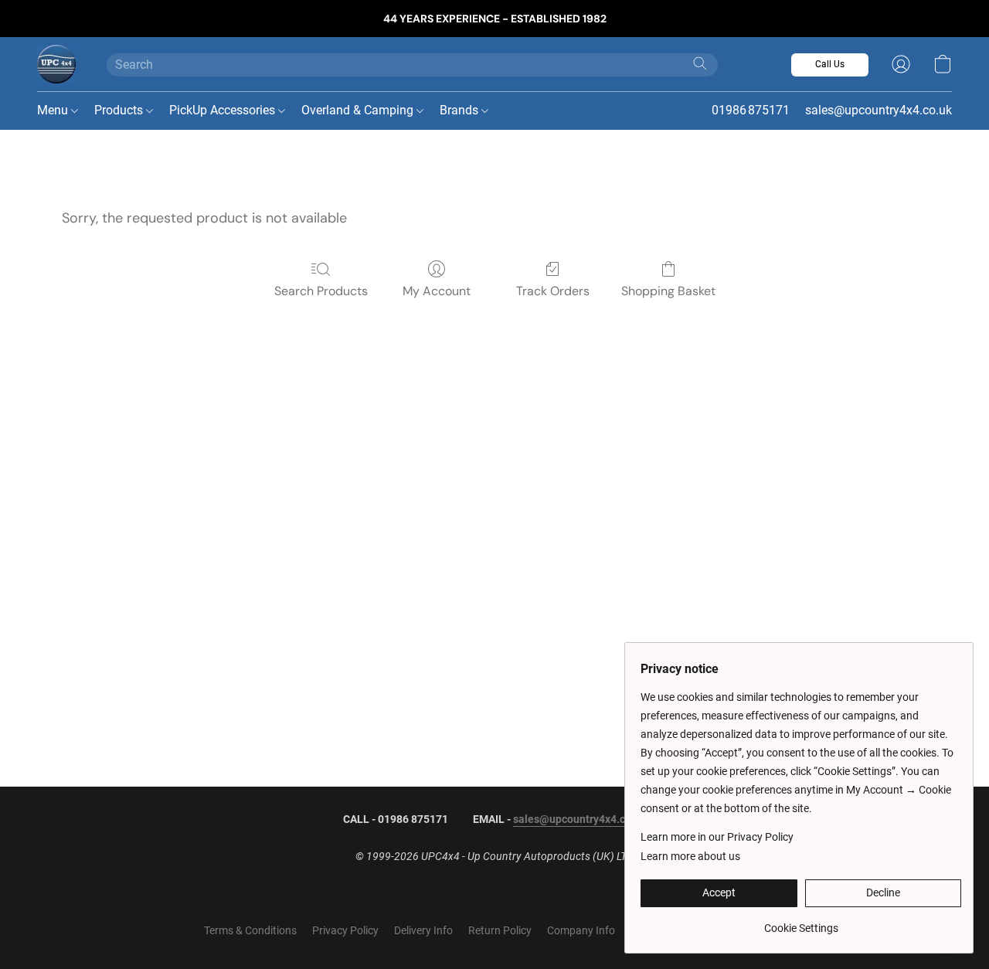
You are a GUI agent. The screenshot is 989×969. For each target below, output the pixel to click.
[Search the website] (700, 63)
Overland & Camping (358, 110)
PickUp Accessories (223, 110)
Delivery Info (423, 930)
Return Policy (500, 930)
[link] (801, 922)
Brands (460, 110)
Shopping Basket (668, 291)
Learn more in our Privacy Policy (717, 837)
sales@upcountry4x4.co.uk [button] (878, 110)
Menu (54, 110)
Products (120, 110)
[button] (56, 64)
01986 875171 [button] (751, 110)
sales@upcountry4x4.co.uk (579, 819)
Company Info (581, 930)
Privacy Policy (345, 930)
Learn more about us (690, 856)
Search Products (321, 291)
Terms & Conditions (250, 930)
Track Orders (553, 291)
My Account (437, 291)
